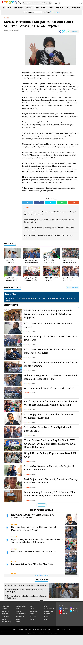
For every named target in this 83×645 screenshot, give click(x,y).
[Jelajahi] (80, 3)
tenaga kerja (6, 622)
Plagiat (34, 629)
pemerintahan (18, 8)
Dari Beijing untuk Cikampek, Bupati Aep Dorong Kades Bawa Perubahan (51, 480)
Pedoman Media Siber (24, 629)
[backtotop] (41, 602)
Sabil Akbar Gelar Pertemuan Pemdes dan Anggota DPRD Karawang (51, 364)
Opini (31, 606)
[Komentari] (73, 202)
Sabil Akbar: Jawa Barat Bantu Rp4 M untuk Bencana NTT (48, 429)
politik (9, 8)
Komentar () (74, 31)
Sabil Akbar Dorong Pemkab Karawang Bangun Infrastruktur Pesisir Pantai (27, 597)
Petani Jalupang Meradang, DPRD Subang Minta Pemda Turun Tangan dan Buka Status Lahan (50, 493)
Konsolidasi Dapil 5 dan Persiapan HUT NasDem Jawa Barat (50, 338)
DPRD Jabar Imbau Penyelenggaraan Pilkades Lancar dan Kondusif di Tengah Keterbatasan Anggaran (48, 314)
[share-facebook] (59, 31)
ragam (37, 8)
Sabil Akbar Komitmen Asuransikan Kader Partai (33, 551)
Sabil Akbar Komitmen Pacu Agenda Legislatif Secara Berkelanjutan (49, 468)
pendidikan (59, 8)
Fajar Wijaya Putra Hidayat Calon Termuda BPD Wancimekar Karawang (50, 416)
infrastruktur (49, 609)
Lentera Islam (21, 606)
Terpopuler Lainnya (41, 575)
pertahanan (20, 616)
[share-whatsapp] (67, 31)
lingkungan (76, 8)
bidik (45, 606)
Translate (56, 12)
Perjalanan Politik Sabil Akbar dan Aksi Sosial (48, 388)
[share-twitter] (63, 31)
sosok (32, 619)
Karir (44, 629)
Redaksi (39, 629)
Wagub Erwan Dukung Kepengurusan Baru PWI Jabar (50, 455)
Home (15, 629)
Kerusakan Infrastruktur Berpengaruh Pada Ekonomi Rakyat (26, 585)
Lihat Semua (41, 505)
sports (46, 619)
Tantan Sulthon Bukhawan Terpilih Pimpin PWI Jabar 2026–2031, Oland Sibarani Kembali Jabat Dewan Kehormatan (50, 444)
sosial (43, 8)
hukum (68, 8)
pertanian (33, 616)
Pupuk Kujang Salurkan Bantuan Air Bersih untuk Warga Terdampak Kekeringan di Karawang (50, 403)
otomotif (5, 614)
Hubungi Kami (65, 629)
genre (18, 609)
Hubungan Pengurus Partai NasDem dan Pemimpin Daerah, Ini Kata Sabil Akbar (51, 377)
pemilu (32, 614)
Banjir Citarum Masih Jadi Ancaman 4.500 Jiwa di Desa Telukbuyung (25, 591)
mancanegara (48, 611)
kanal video (6, 611)
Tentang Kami (56, 629)
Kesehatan (5, 606)
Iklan (48, 629)
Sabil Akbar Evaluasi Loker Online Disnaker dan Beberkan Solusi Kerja (50, 351)
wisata (18, 622)
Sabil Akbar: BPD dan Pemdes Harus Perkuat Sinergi (48, 325)
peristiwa (29, 8)
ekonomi (51, 8)
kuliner (18, 611)
